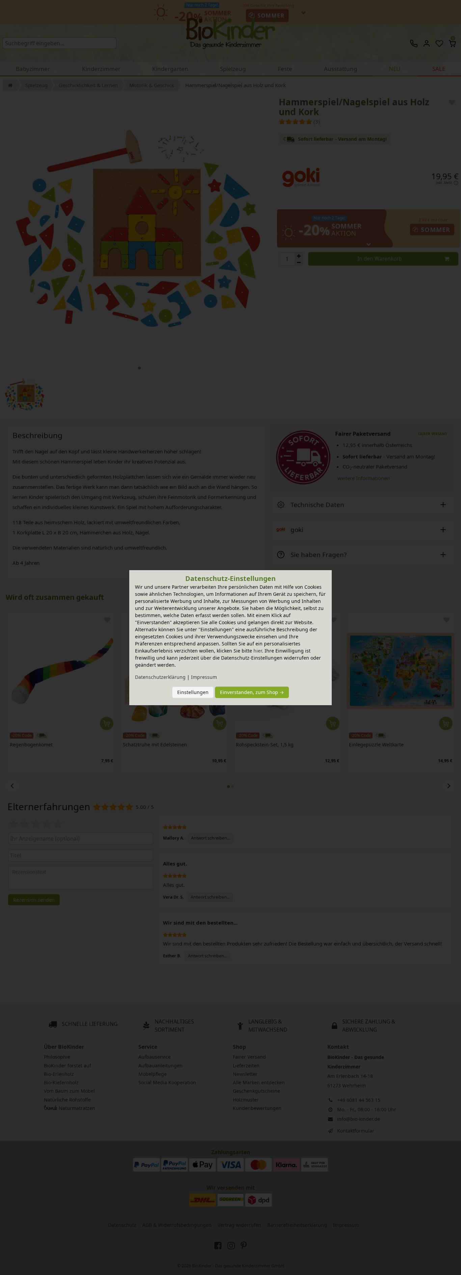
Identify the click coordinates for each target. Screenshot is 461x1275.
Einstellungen (193, 692)
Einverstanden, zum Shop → (252, 692)
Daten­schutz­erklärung (160, 677)
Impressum (204, 677)
